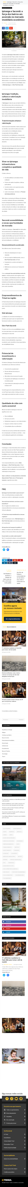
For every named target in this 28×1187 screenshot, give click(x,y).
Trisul (5, 23)
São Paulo (6, 872)
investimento (7, 850)
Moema (5, 859)
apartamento (17, 828)
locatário (14, 853)
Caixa (5, 834)
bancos (19, 831)
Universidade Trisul (9, 1141)
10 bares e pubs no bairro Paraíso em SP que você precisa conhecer (12, 700)
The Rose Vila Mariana (18, 872)
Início (4, 2)
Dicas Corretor (5, 737)
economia (20, 841)
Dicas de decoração (9, 837)
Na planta (9, 1116)
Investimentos (5, 748)
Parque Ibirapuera (15, 859)
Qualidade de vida (8, 865)
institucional (5, 745)
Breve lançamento (11, 1113)
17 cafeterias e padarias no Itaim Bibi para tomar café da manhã (11, 649)
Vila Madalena (20, 875)
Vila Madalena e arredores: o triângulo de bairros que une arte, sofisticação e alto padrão (7, 578)
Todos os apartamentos (12, 1110)
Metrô (20, 856)
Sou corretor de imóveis (10, 868)
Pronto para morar (11, 1123)
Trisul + (3, 756)
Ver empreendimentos (13, 619)
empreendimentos (8, 844)
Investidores (7, 1137)
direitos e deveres (8, 841)
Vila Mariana (7, 878)
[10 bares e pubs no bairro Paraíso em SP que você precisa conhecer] (14, 690)
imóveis (17, 847)
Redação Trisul (8, 964)
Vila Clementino (7, 875)
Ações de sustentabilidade (11, 1158)
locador (5, 853)
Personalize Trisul (8, 1144)
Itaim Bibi (16, 850)
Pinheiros (11, 862)
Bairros (11, 831)
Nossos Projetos (6, 751)
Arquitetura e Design (7, 729)
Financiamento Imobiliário (8, 740)
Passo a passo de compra (10, 1168)
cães (11, 834)
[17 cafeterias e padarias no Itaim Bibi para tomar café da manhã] (14, 638)
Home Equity (5, 743)
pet (4, 862)
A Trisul (6, 1134)
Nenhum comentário (11, 24)
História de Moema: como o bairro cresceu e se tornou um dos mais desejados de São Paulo (11, 674)
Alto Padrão (6, 828)
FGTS (18, 844)
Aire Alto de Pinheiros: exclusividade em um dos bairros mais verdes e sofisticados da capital (21, 578)
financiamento (7, 847)
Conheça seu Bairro (7, 7)
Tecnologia (4, 753)
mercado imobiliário (9, 856)
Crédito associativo (9, 1172)
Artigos (4, 732)
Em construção (10, 1120)
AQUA (4, 831)
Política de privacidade (10, 1147)
